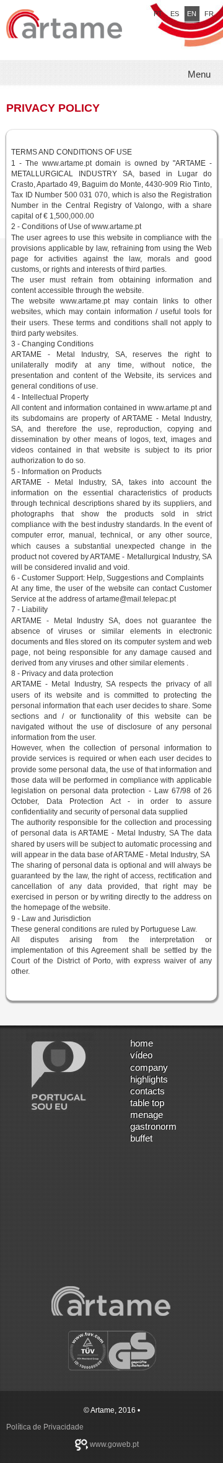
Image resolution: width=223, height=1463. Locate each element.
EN (191, 13)
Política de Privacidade (45, 1427)
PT (158, 13)
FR (209, 13)
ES (174, 13)
